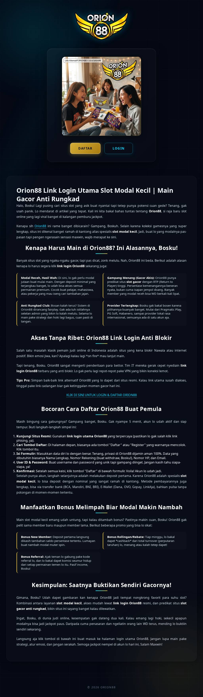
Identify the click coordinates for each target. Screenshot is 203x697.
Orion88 (40, 226)
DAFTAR (85, 148)
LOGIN (119, 148)
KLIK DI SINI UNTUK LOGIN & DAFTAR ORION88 (101, 395)
